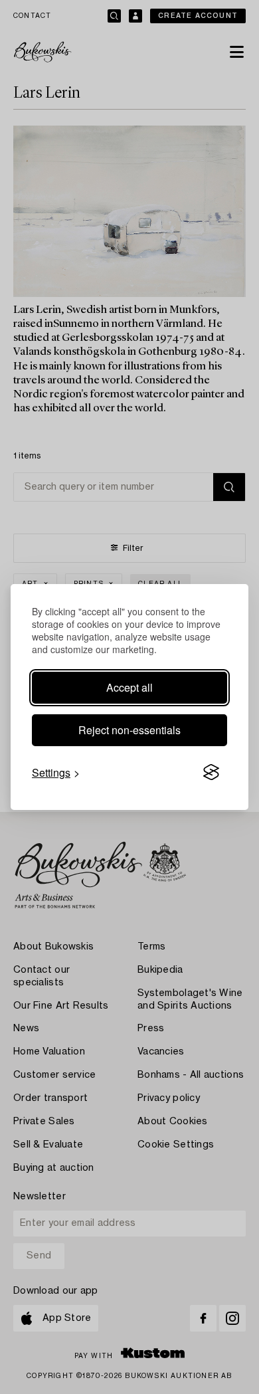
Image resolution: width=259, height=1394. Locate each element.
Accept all (129, 687)
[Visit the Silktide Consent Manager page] (211, 773)
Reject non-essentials (129, 730)
